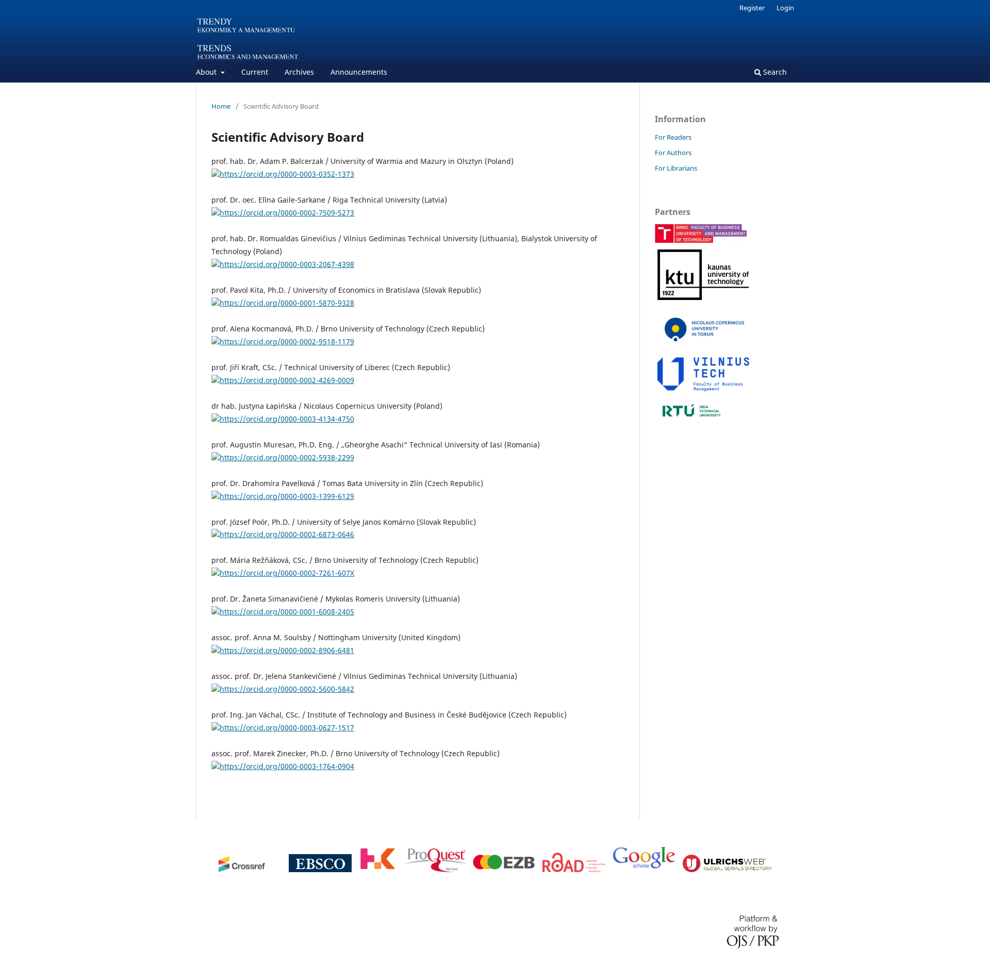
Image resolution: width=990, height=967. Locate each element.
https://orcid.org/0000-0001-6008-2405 (287, 611)
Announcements (359, 72)
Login (785, 7)
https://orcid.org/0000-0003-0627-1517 (287, 727)
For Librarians (676, 168)
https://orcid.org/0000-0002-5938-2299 (287, 457)
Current (254, 72)
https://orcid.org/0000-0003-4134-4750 (287, 419)
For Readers (673, 137)
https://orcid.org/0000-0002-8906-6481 (287, 650)
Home (220, 106)
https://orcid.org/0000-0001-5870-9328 (287, 303)
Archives (299, 72)
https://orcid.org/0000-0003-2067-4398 (287, 264)
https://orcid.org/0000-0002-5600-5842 (287, 689)
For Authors (673, 152)
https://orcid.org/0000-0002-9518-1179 (287, 341)
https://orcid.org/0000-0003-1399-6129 (287, 496)
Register (752, 7)
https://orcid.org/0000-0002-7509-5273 (287, 213)
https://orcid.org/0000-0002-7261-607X (287, 573)
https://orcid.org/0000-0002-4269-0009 (287, 380)
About (207, 72)
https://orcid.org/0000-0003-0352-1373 (287, 174)
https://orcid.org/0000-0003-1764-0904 (287, 766)
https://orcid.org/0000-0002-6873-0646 (287, 534)
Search (774, 72)
